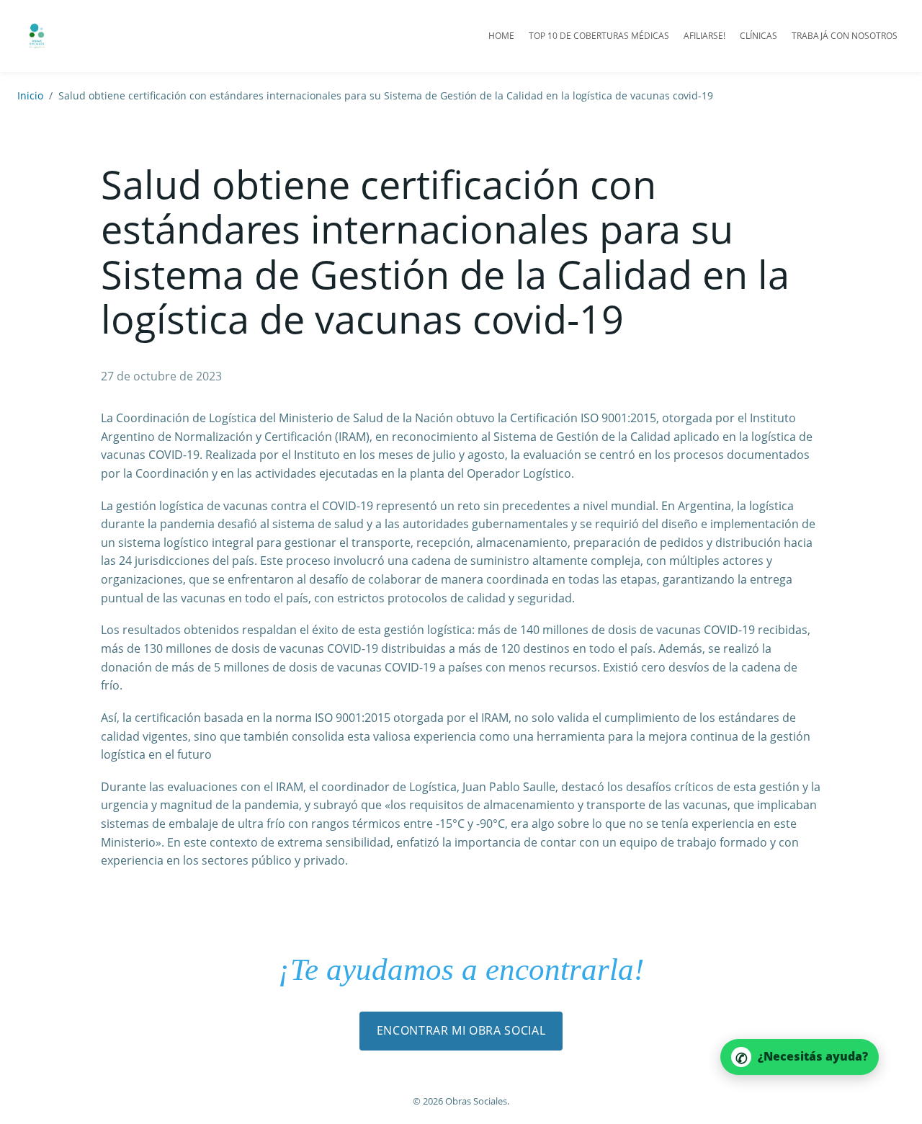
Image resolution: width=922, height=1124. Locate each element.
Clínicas (758, 36)
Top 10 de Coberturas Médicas (599, 36)
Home (501, 36)
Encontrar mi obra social (461, 1030)
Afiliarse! (704, 36)
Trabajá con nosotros (845, 36)
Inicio (30, 95)
